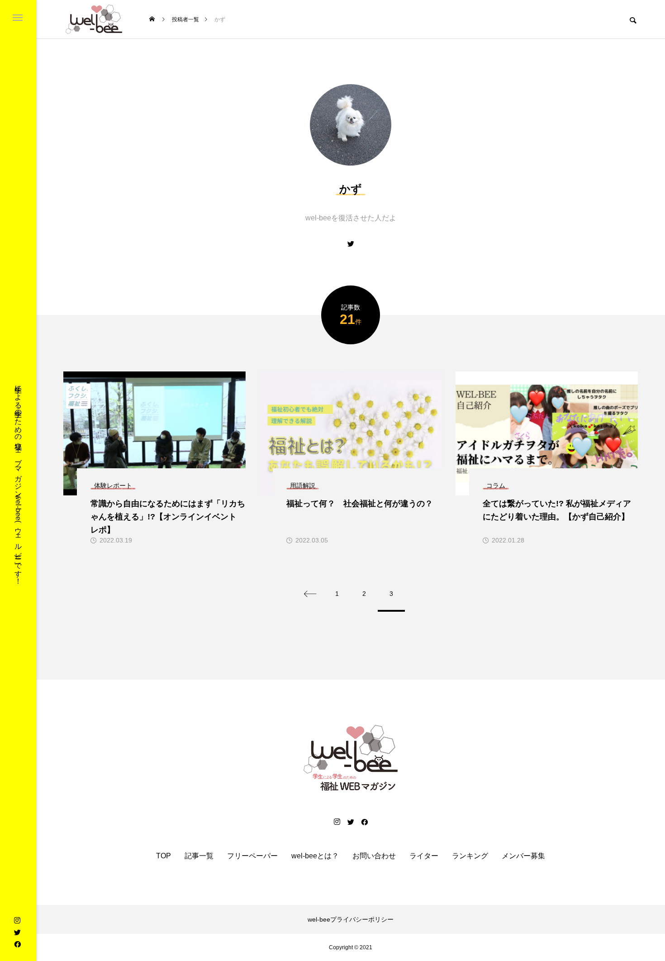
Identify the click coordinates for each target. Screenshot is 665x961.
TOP (163, 856)
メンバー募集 (523, 856)
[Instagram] (17, 920)
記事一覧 (199, 856)
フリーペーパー (252, 856)
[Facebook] (17, 943)
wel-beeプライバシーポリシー (351, 919)
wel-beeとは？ (315, 856)
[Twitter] (17, 932)
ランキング (470, 856)
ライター (423, 856)
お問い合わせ (374, 856)
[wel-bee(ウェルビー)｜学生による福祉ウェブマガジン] (94, 19)
